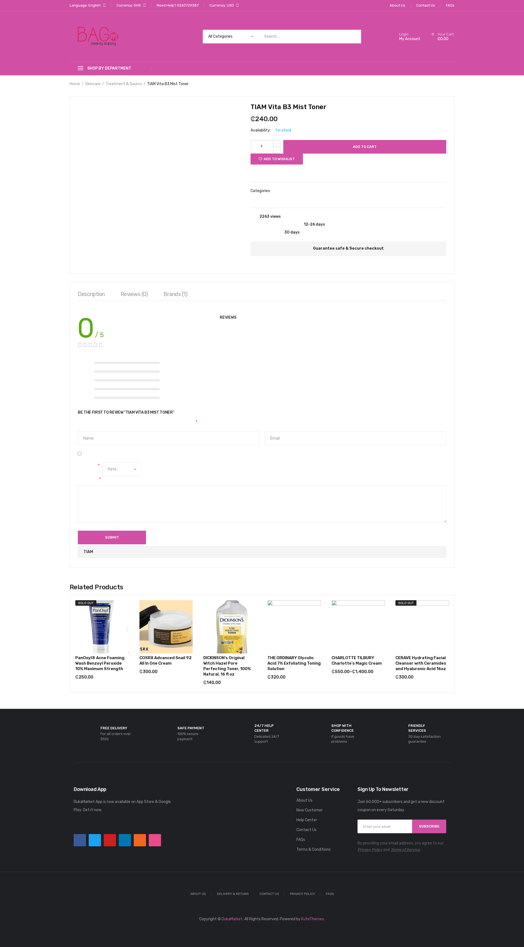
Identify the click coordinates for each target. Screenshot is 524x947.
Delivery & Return (233, 894)
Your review (89, 479)
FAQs (300, 839)
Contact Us (306, 829)
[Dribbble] (155, 840)
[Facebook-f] (80, 840)
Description (91, 294)
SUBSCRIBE (429, 826)
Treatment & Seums (124, 84)
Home (75, 84)
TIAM (268, 198)
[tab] (91, 295)
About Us (304, 800)
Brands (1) (175, 294)
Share (440, 171)
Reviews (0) (134, 294)
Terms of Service (405, 849)
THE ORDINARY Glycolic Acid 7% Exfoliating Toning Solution (294, 663)
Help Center (306, 820)
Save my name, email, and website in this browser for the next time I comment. (153, 453)
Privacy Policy (370, 849)
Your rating (89, 465)
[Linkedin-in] (125, 840)
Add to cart (365, 147)
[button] (262, 170)
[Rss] (140, 840)
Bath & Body (286, 191)
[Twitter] (95, 840)
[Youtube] (110, 840)
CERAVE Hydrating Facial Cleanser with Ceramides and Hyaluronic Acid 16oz (420, 663)
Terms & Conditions (313, 849)
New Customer (309, 810)
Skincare (92, 84)
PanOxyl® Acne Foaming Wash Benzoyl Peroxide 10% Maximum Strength (99, 663)
